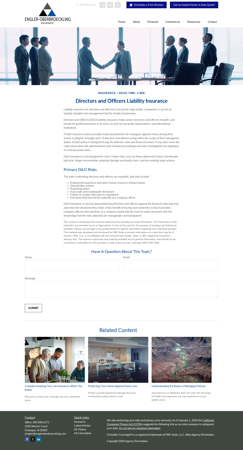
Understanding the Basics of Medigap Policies (179, 386)
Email (126, 257)
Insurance (80, 421)
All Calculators (82, 433)
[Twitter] (102, 5)
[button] (122, 22)
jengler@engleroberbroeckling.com (45, 433)
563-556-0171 (87, 4)
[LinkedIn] (110, 5)
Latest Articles (82, 425)
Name (28, 257)
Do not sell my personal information (139, 428)
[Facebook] (118, 5)
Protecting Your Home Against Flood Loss (112, 386)
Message (30, 278)
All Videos (80, 429)
